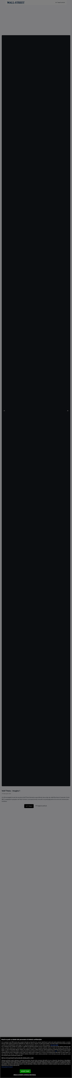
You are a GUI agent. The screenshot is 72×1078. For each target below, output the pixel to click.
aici (56, 1051)
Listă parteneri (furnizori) (7, 1067)
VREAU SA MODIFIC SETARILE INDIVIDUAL (24, 1075)
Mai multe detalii (54, 1045)
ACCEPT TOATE (25, 1071)
